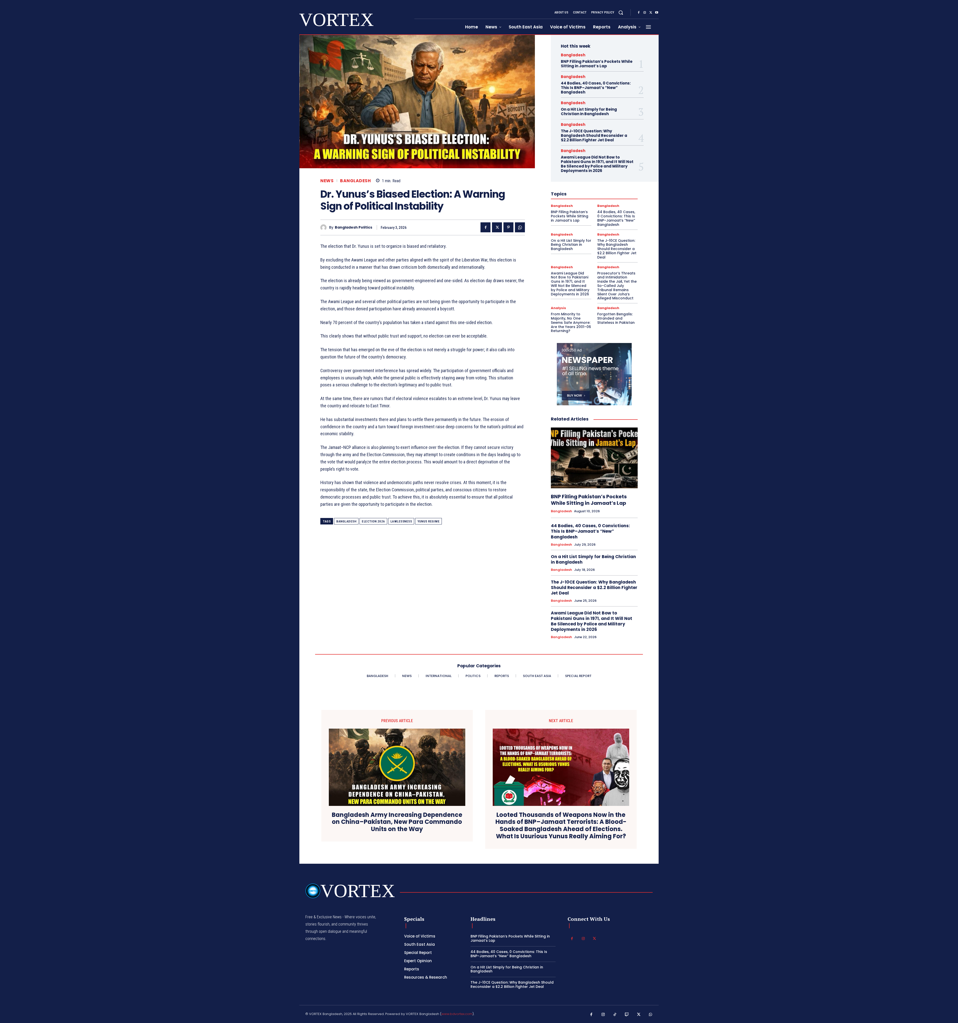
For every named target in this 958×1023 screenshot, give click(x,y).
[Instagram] (645, 13)
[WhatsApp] (520, 227)
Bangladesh (355, 181)
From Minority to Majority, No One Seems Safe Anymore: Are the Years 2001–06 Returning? (571, 322)
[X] (651, 13)
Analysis (558, 308)
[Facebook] (639, 13)
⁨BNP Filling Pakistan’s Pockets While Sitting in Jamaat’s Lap (596, 64)
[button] (621, 12)
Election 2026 (373, 521)
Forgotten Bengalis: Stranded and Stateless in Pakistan (616, 318)
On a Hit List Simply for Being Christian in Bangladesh (589, 111)
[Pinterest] (508, 227)
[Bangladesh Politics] (324, 227)
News (327, 181)
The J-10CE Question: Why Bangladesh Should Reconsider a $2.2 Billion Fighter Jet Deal (594, 135)
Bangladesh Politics (353, 227)
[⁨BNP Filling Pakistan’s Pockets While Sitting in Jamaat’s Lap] (594, 457)
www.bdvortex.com (457, 1014)
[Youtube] (657, 13)
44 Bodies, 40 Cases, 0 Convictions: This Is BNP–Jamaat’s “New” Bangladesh (596, 88)
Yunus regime (428, 521)
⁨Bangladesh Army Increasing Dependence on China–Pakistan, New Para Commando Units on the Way (397, 822)
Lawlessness (401, 521)
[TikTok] (615, 1015)
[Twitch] (627, 1015)
